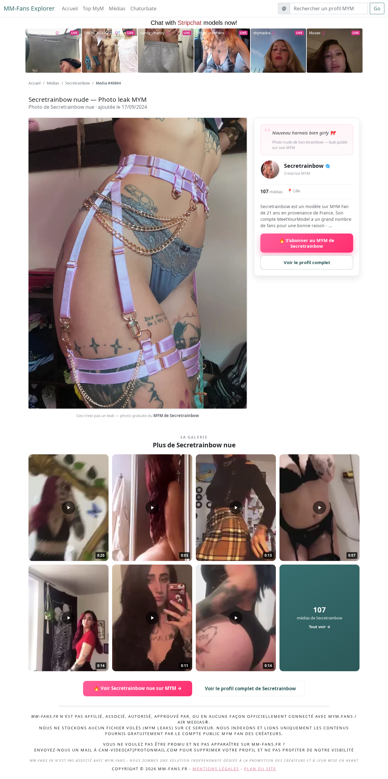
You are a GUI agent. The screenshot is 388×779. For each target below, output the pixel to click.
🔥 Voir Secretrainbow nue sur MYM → (138, 688)
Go (377, 8)
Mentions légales (215, 768)
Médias (117, 8)
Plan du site (260, 768)
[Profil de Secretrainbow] (270, 169)
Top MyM (93, 8)
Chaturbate (143, 8)
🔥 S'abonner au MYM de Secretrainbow (306, 243)
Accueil (70, 8)
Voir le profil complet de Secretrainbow (250, 688)
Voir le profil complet (307, 262)
